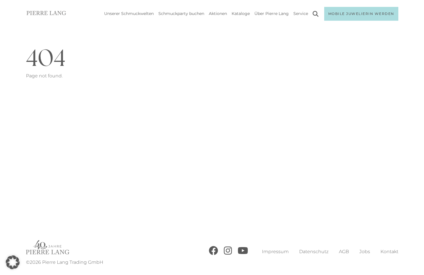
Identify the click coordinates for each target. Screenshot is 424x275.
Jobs (364, 251)
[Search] (315, 15)
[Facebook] (213, 253)
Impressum (275, 251)
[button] (12, 262)
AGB (344, 251)
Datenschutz (314, 251)
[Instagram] (228, 253)
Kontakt (389, 251)
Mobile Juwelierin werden (361, 14)
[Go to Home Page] (46, 14)
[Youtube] (243, 253)
